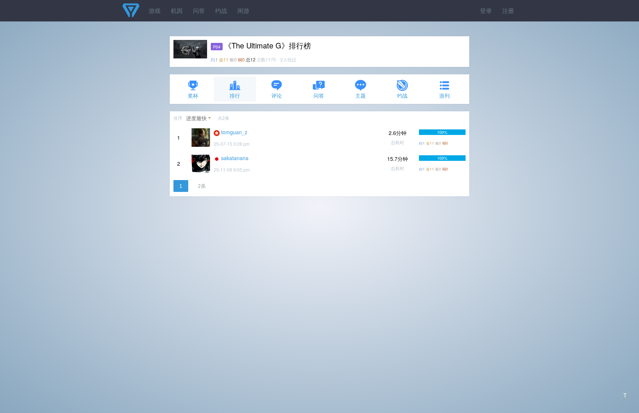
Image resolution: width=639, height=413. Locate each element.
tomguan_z (234, 132)
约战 (221, 10)
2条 (202, 186)
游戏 (154, 10)
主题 (360, 95)
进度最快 (196, 118)
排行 (235, 95)
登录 (486, 10)
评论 (276, 95)
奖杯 (193, 95)
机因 (177, 10)
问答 (199, 10)
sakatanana (234, 158)
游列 (444, 95)
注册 (508, 10)
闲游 (243, 10)
